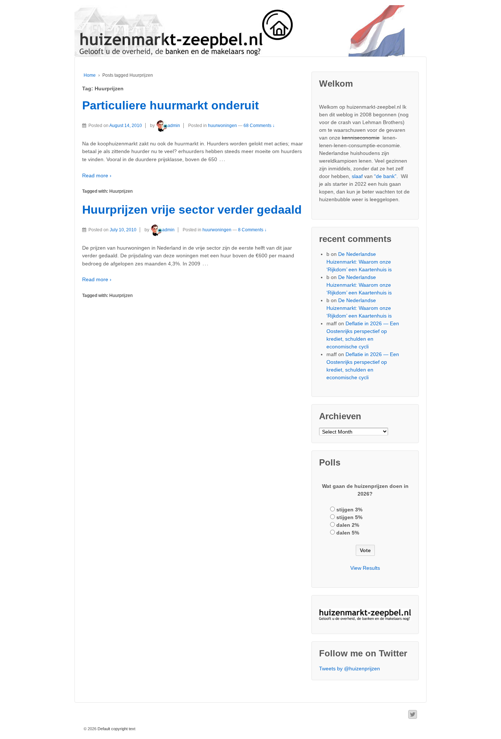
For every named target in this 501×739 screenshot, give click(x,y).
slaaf (357, 176)
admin (174, 125)
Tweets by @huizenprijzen (349, 668)
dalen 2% (347, 525)
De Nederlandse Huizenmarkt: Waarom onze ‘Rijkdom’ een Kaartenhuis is (359, 261)
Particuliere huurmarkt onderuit (170, 105)
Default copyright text (115, 729)
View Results (365, 568)
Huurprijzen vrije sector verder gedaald (192, 209)
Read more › (96, 175)
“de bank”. (386, 176)
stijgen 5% (349, 517)
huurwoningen (222, 125)
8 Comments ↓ (252, 229)
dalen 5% (347, 533)
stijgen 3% (349, 509)
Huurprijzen (121, 191)
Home (90, 75)
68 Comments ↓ (259, 125)
